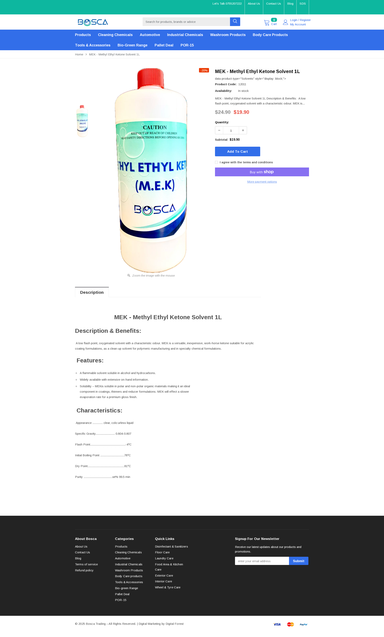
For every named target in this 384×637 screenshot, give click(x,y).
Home (79, 54)
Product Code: (226, 84)
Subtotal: (221, 139)
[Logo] (93, 21)
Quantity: (222, 122)
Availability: (223, 90)
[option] (151, 170)
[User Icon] (285, 22)
